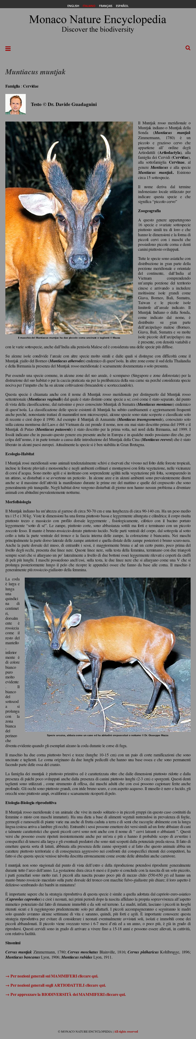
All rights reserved (126, 1031)
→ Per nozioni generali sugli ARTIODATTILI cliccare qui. (55, 985)
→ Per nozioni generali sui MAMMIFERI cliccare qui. (51, 976)
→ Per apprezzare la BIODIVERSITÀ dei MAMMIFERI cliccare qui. (65, 994)
